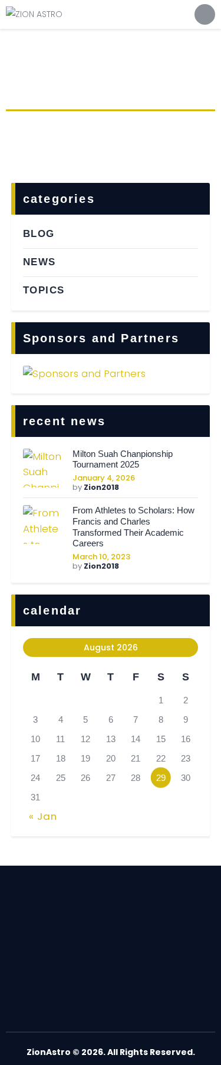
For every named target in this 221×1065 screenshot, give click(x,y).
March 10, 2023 (101, 556)
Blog (39, 233)
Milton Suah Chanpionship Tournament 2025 (122, 459)
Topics (44, 290)
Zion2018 (101, 487)
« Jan (43, 816)
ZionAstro (49, 1052)
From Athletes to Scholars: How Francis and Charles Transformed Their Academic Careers (133, 526)
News (39, 262)
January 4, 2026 (103, 477)
